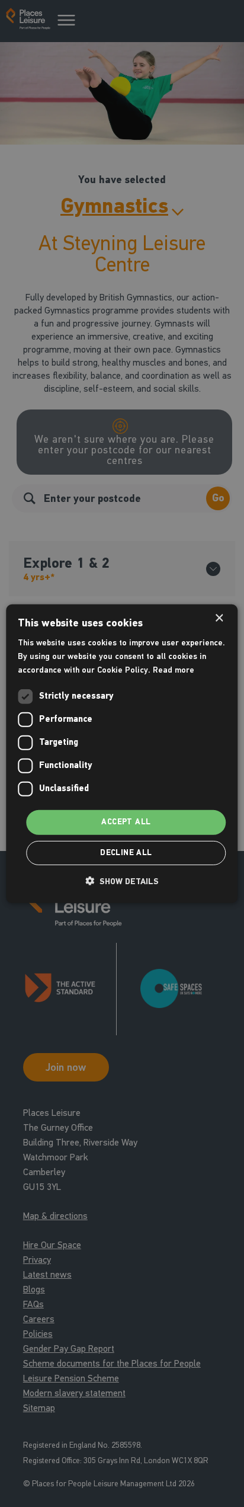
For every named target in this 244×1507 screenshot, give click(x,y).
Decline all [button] (126, 853)
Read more (173, 670)
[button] (122, 881)
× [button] (218, 617)
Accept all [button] (125, 822)
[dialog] (121, 753)
